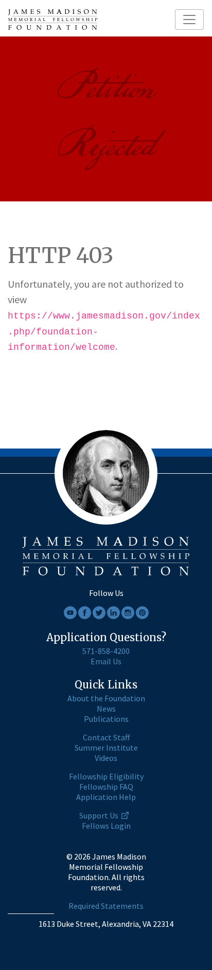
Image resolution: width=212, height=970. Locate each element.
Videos (106, 758)
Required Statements (106, 906)
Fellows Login (106, 825)
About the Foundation (106, 698)
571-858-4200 (106, 651)
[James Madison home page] (52, 19)
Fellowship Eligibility (106, 776)
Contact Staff (106, 737)
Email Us (106, 661)
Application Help (106, 797)
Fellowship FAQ (106, 786)
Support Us (98, 815)
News (106, 708)
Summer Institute (106, 747)
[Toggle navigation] (189, 19)
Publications (106, 719)
